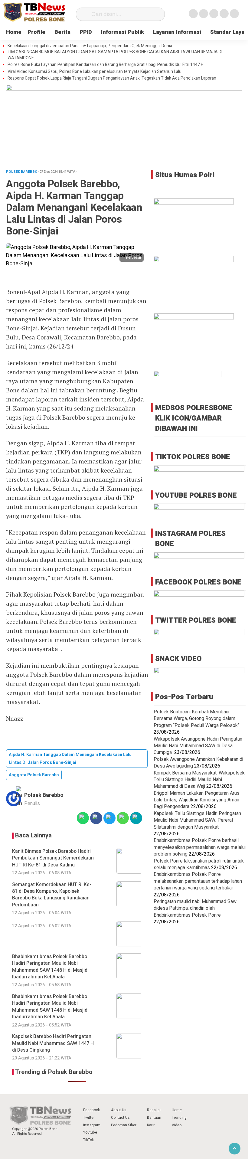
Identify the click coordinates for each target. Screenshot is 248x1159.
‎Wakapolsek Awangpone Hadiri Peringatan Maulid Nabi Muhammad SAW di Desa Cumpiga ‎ (198, 745)
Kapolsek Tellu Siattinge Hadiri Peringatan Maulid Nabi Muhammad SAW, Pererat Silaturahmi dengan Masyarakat (197, 820)
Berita (62, 32)
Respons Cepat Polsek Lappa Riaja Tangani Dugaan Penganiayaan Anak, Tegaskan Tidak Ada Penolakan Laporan (112, 78)
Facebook (91, 1110)
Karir (151, 1125)
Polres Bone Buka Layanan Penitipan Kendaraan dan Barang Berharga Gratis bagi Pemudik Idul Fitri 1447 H (106, 65)
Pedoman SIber (123, 1125)
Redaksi (154, 1110)
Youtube (90, 1132)
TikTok (88, 1140)
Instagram (91, 1125)
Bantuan (154, 1117)
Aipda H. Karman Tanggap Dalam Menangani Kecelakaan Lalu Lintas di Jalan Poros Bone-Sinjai (70, 758)
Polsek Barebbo (44, 795)
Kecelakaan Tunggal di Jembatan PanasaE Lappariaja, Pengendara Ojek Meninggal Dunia (90, 46)
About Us (118, 1110)
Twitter (89, 1117)
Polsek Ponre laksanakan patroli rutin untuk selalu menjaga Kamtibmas (199, 864)
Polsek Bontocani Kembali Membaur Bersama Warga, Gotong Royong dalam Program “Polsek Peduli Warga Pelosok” (197, 718)
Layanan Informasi (177, 32)
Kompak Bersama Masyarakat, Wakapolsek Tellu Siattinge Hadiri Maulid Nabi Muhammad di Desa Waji (199, 779)
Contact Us (120, 1117)
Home (13, 32)
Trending (179, 1117)
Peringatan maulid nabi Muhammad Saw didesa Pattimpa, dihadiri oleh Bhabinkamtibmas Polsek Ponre (195, 908)
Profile (36, 32)
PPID (86, 32)
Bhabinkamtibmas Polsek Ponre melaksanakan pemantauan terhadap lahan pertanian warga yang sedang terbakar (198, 881)
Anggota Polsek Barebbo (34, 775)
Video (176, 1125)
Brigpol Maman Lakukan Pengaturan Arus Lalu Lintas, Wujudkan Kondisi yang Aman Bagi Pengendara (197, 800)
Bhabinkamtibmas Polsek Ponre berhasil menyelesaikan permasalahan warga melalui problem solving (200, 847)
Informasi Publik (122, 32)
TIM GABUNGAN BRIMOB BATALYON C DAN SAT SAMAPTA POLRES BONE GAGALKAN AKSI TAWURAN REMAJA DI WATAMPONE (115, 55)
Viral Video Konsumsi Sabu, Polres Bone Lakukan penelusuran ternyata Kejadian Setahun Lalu (94, 72)
